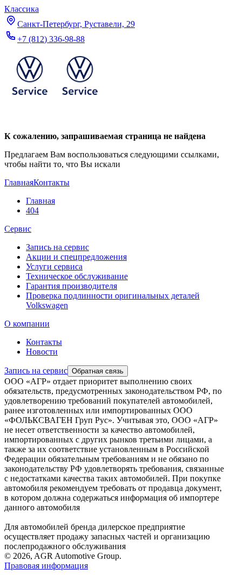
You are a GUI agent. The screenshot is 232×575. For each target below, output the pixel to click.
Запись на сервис (57, 247)
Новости (42, 351)
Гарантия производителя (71, 285)
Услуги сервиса (54, 266)
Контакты (44, 342)
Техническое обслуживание (77, 276)
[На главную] (54, 97)
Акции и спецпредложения (76, 256)
